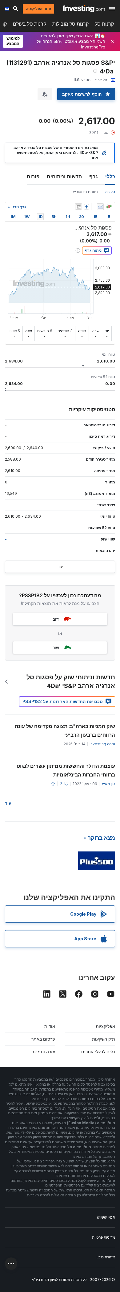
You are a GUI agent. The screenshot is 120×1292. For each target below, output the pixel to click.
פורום (33, 176)
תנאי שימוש (106, 1217)
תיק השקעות (103, 1038)
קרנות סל (104, 24)
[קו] (100, 206)
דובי (55, 619)
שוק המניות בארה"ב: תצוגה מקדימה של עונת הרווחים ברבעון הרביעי (65, 730)
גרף (93, 176)
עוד (60, 566)
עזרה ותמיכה (43, 1051)
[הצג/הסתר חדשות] (78, 206)
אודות (49, 1026)
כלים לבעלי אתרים (98, 1051)
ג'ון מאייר (108, 783)
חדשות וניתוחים (64, 176)
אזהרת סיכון (106, 1257)
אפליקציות (105, 1026)
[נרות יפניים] (109, 206)
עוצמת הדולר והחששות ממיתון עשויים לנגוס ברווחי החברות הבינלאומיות (66, 770)
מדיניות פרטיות (103, 1237)
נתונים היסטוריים (85, 191)
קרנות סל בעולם (29, 24)
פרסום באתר (43, 1038)
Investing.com (102, 744)
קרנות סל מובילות (70, 24)
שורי (55, 647)
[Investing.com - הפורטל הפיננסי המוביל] (84, 8)
